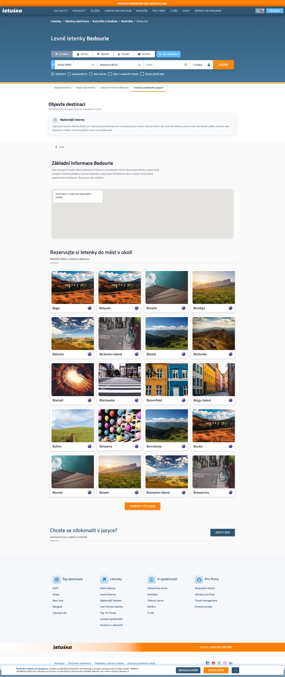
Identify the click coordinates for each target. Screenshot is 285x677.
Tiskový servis (155, 600)
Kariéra (151, 607)
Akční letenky (107, 588)
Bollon (57, 446)
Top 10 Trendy (108, 613)
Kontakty (152, 594)
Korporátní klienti (205, 588)
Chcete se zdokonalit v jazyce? (148, 87)
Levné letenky (108, 594)
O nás (150, 613)
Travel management (206, 600)
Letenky (56, 21)
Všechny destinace (77, 21)
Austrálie (127, 21)
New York (58, 600)
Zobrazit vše (60, 613)
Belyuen (105, 308)
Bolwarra (105, 446)
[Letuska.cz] (12, 10)
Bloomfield (154, 400)
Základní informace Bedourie (114, 87)
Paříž (55, 588)
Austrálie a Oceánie (105, 21)
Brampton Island (158, 492)
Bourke (57, 492)
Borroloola (153, 446)
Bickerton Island (110, 354)
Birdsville (199, 354)
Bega (56, 308)
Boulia (197, 446)
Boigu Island (202, 400)
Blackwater (107, 400)
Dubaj (56, 594)
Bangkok (57, 607)
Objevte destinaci (62, 87)
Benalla (151, 308)
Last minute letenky (111, 607)
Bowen (104, 492)
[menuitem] (60, 11)
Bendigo (199, 308)
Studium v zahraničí (111, 625)
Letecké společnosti (111, 619)
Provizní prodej (203, 607)
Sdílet (61, 147)
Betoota (58, 354)
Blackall (57, 400)
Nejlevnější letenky (85, 87)
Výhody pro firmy (205, 594)
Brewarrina (201, 492)
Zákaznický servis (157, 588)
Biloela (151, 354)
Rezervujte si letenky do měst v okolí (91, 252)
